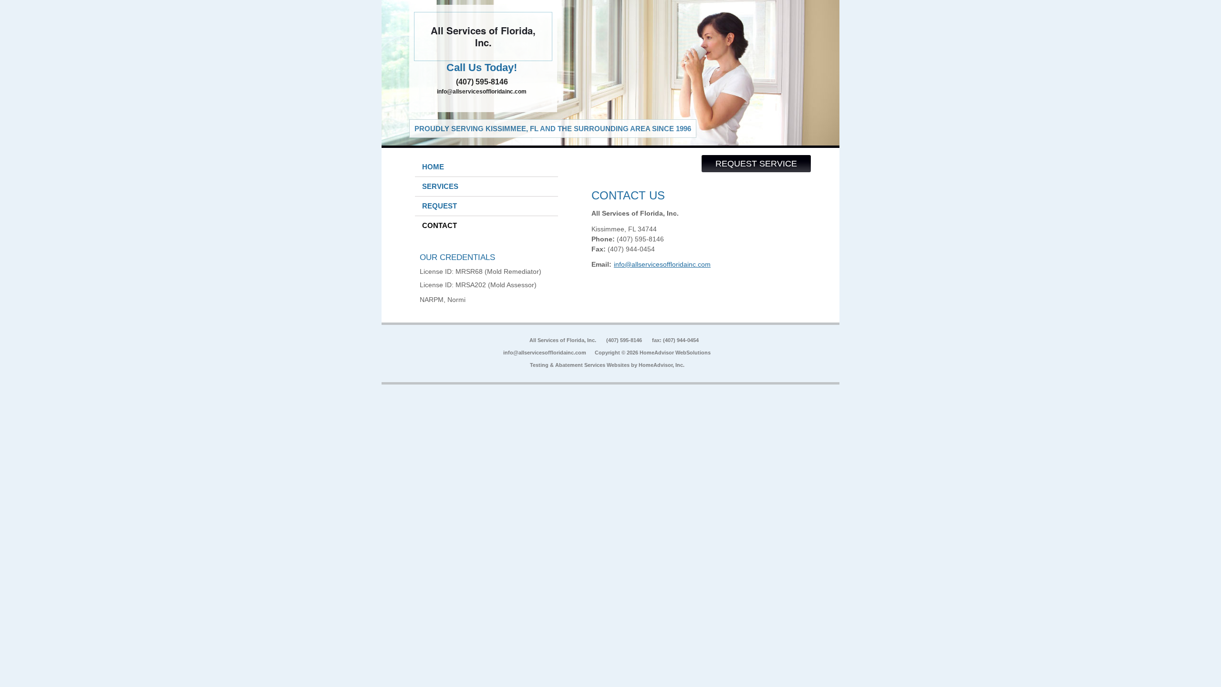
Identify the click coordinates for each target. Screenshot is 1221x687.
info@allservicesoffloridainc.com (482, 91)
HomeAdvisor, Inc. (661, 365)
